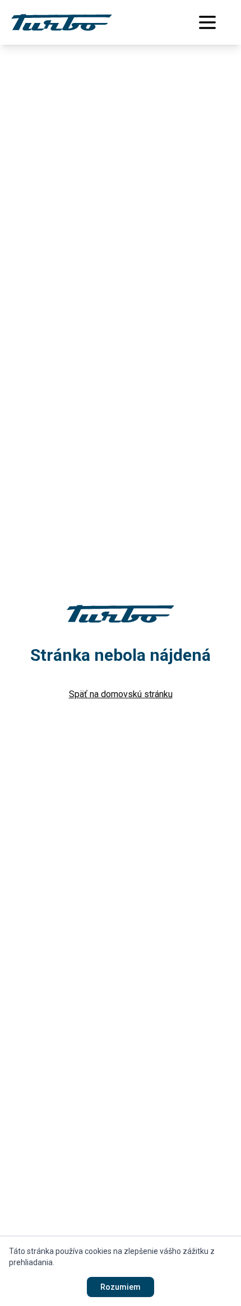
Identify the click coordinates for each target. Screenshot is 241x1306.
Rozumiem (120, 1286)
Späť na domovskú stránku (121, 694)
